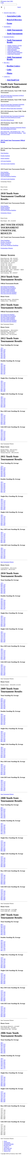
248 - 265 (3, 369)
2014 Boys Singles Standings (8, 289)
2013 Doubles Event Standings (8, 316)
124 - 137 (3, 386)
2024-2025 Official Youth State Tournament (11, 108)
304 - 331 (3, 366)
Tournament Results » (9, 36)
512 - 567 (3, 812)
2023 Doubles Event (15, 131)
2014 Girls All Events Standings (8, 293)
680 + (2, 807)
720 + (2, 348)
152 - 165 (3, 384)
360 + (2, 364)
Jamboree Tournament (13, 47)
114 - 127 (3, 846)
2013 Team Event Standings (7, 314)
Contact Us (6, 1146)
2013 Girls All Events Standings (8, 321)
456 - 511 (3, 813)
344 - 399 (3, 816)
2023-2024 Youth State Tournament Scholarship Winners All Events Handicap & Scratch (12, 116)
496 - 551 (3, 353)
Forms (9, 23)
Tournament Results (9, 1144)
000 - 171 (3, 833)
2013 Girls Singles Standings (8, 318)
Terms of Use (7, 1151)
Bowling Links (7, 1145)
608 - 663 (3, 351)
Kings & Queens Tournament (14, 52)
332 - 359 (3, 365)
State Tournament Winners (7, 562)
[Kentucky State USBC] (7, 1)
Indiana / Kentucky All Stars (14, 45)
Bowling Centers (13, 66)
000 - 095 (3, 391)
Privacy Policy (7, 1149)
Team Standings (4, 153)
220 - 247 (3, 371)
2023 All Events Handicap (15, 133)
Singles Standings (5, 158)
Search (19, 7)
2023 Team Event (5, 131)
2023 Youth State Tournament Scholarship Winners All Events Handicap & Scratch (13, 128)
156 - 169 (3, 842)
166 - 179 (3, 382)
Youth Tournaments (15, 33)
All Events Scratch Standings (8, 163)
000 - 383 (3, 358)
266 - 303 (3, 368)
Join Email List (13, 80)
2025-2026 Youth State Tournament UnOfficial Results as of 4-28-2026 (12, 96)
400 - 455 (3, 814)
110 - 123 (3, 388)
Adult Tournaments (14, 30)
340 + (2, 823)
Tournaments (7, 1142)
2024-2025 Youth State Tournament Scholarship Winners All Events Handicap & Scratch (12, 105)
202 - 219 (3, 372)
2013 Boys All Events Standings (9, 320)
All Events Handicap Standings (8, 176)
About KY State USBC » (10, 12)
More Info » (7, 62)
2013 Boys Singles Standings (8, 317)
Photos (9, 73)
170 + (2, 841)
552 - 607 (3, 352)
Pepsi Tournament (12, 49)
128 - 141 (3, 845)
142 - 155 (3, 843)
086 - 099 (3, 849)
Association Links (14, 16)
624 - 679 (3, 809)
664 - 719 (3, 349)
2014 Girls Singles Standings (8, 290)
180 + (2, 381)
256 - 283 (3, 828)
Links (9, 70)
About (5, 1141)
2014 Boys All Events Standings (9, 292)
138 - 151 (3, 385)
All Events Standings (6, 161)
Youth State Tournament (13, 51)
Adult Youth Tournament (13, 54)
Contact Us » (7, 76)
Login (2, 2)
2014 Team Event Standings (7, 286)
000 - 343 (3, 817)
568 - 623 (3, 810)
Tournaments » (7, 26)
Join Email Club (8, 1148)
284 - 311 (3, 826)
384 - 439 (3, 356)
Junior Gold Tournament (13, 48)
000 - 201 (3, 373)
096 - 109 (3, 389)
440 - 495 (3, 355)
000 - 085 (3, 850)
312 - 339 (3, 825)
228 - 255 (3, 829)
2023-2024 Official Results (7, 120)
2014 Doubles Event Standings (8, 288)
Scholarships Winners (6, 213)
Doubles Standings (5, 155)
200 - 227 (3, 830)
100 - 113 (3, 848)
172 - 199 (3, 832)
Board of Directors (14, 20)
